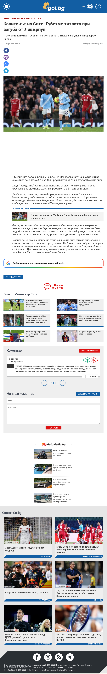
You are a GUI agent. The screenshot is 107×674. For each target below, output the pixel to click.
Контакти (80, 665)
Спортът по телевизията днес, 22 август (26, 592)
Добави (53, 428)
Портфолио (68, 667)
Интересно (45, 556)
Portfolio (60, 670)
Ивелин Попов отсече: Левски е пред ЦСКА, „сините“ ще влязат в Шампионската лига (25, 637)
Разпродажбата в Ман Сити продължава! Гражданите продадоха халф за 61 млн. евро (36, 319)
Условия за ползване (54, 667)
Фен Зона (98, 600)
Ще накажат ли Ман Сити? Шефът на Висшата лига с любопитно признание (90, 318)
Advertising (51, 670)
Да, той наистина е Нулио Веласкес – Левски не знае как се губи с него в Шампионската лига (76, 593)
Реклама (88, 665)
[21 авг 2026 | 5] (28, 530)
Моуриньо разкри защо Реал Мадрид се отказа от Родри (36, 334)
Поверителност (38, 667)
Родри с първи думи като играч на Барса (90, 333)
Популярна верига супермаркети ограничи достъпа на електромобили (62, 498)
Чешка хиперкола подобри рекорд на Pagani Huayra (61, 482)
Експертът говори (42, 644)
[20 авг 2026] (79, 530)
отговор (92, 376)
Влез (80, 394)
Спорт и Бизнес (95, 644)
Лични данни (70, 670)
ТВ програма (44, 600)
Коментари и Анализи (92, 556)
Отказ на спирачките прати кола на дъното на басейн (62, 467)
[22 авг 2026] (28, 574)
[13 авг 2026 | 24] (79, 574)
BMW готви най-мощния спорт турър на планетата (62, 452)
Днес (86, 7)
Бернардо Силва (13, 276)
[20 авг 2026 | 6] (28, 618)
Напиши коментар (57, 286)
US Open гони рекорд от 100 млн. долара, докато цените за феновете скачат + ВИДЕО (78, 637)
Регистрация (91, 394)
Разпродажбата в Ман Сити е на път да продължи (89, 302)
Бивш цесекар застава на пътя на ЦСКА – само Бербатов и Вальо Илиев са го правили (78, 549)
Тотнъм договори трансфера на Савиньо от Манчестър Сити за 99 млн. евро (37, 303)
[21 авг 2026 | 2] (79, 618)
